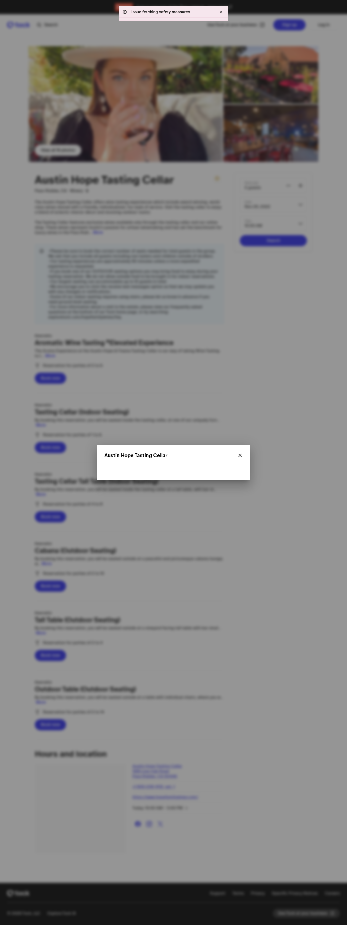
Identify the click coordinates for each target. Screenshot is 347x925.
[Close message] (221, 11)
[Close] (240, 455)
